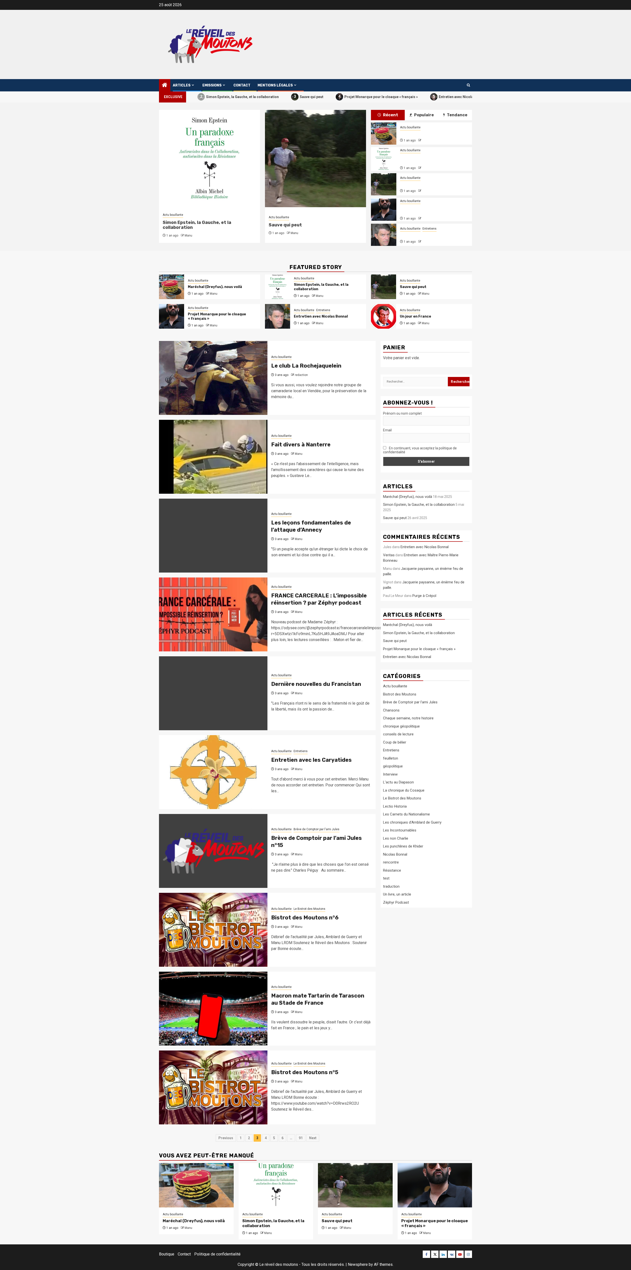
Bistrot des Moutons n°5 (304, 1072)
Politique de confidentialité (217, 1254)
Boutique (166, 1254)
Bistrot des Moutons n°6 (304, 917)
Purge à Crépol (424, 595)
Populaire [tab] (423, 115)
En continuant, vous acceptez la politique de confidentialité (420, 450)
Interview (390, 774)
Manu (188, 235)
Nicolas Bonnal (395, 854)
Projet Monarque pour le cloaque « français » (344, 96)
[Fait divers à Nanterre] (213, 457)
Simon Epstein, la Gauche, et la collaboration (205, 96)
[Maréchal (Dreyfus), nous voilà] (383, 133)
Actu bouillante (173, 215)
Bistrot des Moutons (399, 694)
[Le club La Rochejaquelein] (213, 378)
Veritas (389, 555)
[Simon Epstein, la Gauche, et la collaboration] (383, 159)
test (386, 878)
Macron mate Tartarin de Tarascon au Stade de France (317, 999)
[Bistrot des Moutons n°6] (213, 930)
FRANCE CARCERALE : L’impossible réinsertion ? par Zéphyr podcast (319, 599)
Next (312, 1138)
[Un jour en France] (383, 316)
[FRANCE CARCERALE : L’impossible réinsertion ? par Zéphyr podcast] (213, 614)
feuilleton (390, 758)
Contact (241, 85)
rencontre (391, 862)
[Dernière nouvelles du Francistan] (213, 693)
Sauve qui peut (274, 96)
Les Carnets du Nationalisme (406, 814)
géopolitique (393, 766)
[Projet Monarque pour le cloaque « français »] (383, 210)
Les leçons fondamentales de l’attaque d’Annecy (311, 526)
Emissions (212, 85)
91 (301, 1138)
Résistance (392, 870)
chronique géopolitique (401, 726)
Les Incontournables (399, 830)
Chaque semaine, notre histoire (408, 718)
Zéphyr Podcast (396, 902)
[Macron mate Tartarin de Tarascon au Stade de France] (213, 1009)
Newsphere (358, 1264)
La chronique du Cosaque (403, 790)
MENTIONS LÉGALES (275, 85)
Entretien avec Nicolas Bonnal (425, 96)
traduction (391, 886)
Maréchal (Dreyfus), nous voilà (427, 134)
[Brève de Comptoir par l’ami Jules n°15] (213, 851)
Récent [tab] (390, 115)
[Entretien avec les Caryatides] (213, 772)
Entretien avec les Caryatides (311, 760)
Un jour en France (415, 316)
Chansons (391, 710)
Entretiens (429, 228)
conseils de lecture (398, 734)
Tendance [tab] (456, 115)
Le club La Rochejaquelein (306, 365)
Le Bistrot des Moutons (309, 909)
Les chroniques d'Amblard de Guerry (412, 822)
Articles (182, 85)
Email (387, 430)
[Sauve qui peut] (383, 184)
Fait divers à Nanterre (301, 444)
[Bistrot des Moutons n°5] (213, 1087)
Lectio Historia (395, 806)
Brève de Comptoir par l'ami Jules (316, 829)
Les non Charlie (395, 838)
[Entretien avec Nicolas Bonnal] (383, 235)
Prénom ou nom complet (402, 413)
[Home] (164, 85)
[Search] (468, 85)
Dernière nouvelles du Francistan (316, 684)
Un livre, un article (397, 894)
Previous (225, 1138)
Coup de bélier (394, 742)
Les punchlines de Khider (403, 846)
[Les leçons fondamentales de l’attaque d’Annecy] (213, 536)
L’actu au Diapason (398, 782)
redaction (301, 375)
